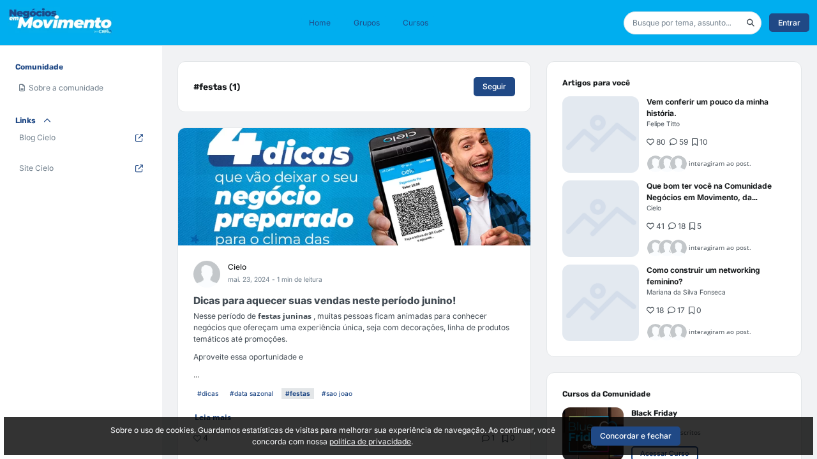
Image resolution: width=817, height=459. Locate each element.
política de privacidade (370, 441)
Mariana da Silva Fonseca (686, 292)
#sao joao (337, 393)
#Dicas (207, 393)
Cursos (415, 22)
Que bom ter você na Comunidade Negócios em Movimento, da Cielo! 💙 (709, 197)
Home (320, 22)
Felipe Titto (663, 123)
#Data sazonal (252, 393)
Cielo (237, 267)
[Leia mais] (600, 134)
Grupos (367, 22)
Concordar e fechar (635, 436)
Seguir (494, 86)
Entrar (789, 22)
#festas (297, 393)
